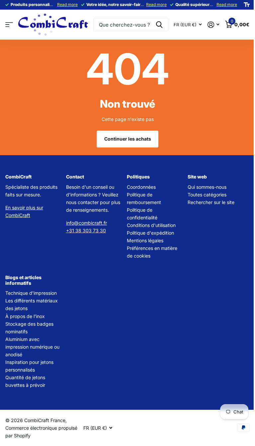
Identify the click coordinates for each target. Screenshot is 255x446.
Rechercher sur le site (211, 202)
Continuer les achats (127, 139)
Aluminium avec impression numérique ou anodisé (32, 346)
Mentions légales (145, 240)
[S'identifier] (213, 24)
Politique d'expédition (150, 233)
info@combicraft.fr (86, 223)
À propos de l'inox (25, 316)
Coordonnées (141, 187)
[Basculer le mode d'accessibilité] (247, 4)
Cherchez (159, 24)
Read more (67, 4)
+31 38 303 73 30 (86, 230)
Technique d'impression (31, 293)
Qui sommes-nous (207, 187)
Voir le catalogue (9, 25)
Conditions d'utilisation (151, 225)
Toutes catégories (207, 194)
